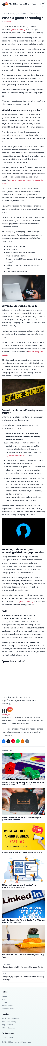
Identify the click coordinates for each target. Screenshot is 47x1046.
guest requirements (15, 455)
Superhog (34, 13)
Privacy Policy (7, 1005)
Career (4, 1002)
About (4, 996)
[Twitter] (8, 741)
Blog (3, 999)
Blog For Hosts (7, 1024)
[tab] (23, 626)
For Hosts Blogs (8, 13)
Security (25, 13)
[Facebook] (3, 741)
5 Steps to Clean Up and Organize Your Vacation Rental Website (19, 886)
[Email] (22, 741)
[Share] (27, 741)
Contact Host (7, 1037)
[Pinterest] (13, 741)
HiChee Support (8, 1028)
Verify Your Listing (9, 1021)
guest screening (18, 29)
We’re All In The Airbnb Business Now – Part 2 (22, 852)
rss (18, 13)
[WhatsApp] (18, 741)
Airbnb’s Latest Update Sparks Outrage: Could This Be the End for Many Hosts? (23, 783)
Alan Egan (7, 22)
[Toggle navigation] (42, 4)
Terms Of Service (9, 1009)
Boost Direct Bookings (10, 1018)
